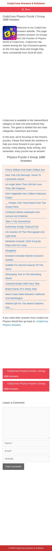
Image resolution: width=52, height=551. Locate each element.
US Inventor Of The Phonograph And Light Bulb (25, 234)
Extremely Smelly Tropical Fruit (21, 226)
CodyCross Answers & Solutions (26, 3)
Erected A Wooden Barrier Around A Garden (24, 258)
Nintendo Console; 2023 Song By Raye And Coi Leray (23, 243)
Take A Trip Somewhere (18, 221)
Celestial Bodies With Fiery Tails (22, 283)
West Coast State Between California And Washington (25, 296)
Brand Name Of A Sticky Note (21, 289)
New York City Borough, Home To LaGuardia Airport (23, 177)
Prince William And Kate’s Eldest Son (25, 169)
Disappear (10, 250)
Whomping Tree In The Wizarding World (23, 276)
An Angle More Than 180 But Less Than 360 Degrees (23, 186)
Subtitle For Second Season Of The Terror (24, 267)
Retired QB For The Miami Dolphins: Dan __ (24, 305)
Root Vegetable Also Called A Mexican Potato (25, 195)
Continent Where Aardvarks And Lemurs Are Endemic (22, 214)
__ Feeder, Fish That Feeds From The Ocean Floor (25, 205)
